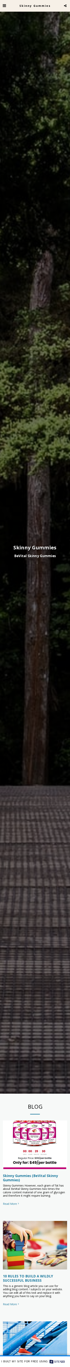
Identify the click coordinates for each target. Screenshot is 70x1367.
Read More (10, 1204)
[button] (4, 6)
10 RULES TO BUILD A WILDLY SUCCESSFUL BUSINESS (28, 1278)
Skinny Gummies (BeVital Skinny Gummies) (30, 1177)
